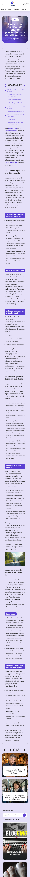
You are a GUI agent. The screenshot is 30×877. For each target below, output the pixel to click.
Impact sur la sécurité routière (16, 111)
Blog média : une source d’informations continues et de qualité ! (15, 852)
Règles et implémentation (14, 99)
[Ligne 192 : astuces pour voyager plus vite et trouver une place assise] (15, 791)
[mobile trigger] (3, 4)
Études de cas (11, 119)
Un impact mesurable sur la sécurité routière (15, 103)
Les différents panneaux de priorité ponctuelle (16, 107)
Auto (15, 20)
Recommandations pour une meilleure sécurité (15, 123)
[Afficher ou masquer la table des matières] (23, 86)
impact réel (12, 128)
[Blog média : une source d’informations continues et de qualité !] (15, 841)
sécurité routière (11, 131)
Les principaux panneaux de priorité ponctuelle (15, 95)
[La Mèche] (12, 4)
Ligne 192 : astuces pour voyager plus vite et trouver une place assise (15, 797)
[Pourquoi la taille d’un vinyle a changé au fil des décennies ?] (15, 765)
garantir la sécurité (12, 162)
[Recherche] (23, 4)
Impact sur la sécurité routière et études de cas (15, 115)
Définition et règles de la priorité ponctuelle (15, 90)
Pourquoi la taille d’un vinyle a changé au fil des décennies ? (15, 771)
